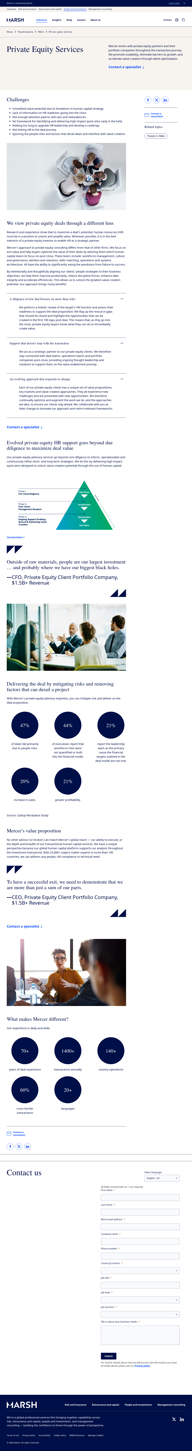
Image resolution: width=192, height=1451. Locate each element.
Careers (81, 20)
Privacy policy (142, 1365)
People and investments (75, 9)
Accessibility (44, 1435)
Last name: (107, 1204)
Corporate (11, 9)
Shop (69, 20)
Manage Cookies (95, 1435)
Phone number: (109, 1248)
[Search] (183, 20)
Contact (167, 19)
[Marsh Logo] (22, 1405)
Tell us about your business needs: (119, 1321)
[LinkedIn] (182, 1419)
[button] (184, 3)
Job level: (105, 1292)
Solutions (41, 20)
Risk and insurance (27, 9)
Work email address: (112, 1219)
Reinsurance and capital (50, 9)
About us (96, 20)
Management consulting (100, 9)
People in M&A (156, 136)
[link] (10, 1146)
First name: (107, 1190)
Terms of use (13, 1435)
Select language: (153, 1172)
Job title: (105, 1278)
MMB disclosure (77, 1435)
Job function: (108, 1307)
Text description (14, 537)
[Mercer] (19, 20)
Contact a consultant (19, 1133)
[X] (174, 1419)
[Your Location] (176, 20)
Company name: (109, 1234)
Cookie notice (60, 1435)
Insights (56, 20)
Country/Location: (110, 1263)
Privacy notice (28, 1435)
